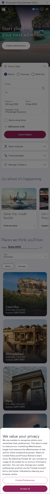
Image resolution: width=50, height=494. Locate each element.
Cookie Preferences (25, 480)
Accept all (25, 488)
